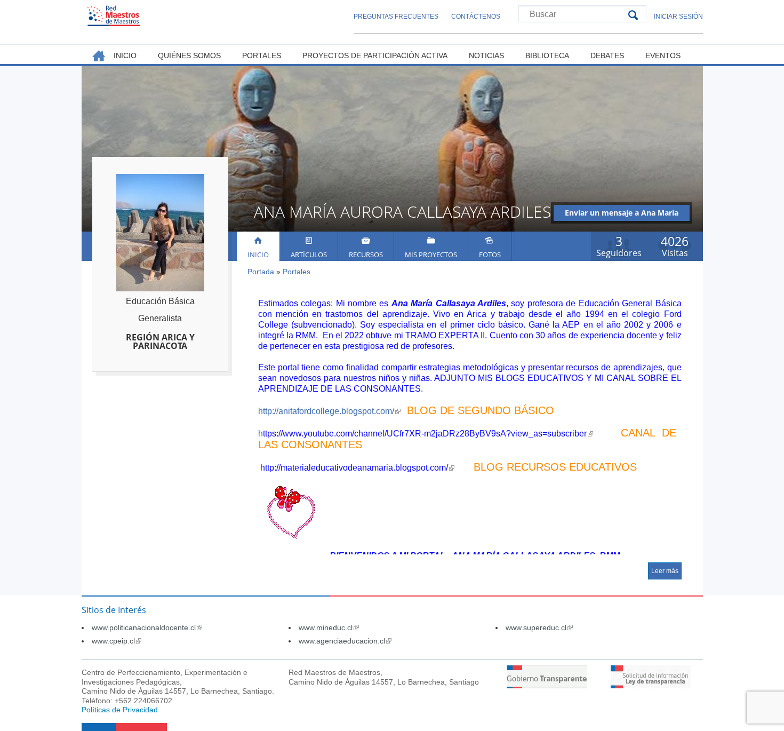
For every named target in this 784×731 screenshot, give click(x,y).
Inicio (258, 254)
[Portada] (113, 15)
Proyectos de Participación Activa (374, 55)
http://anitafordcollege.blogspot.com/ (329, 411)
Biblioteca (547, 55)
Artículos (309, 254)
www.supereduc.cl (539, 627)
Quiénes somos (189, 55)
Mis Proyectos (431, 254)
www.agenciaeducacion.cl (345, 641)
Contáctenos (475, 16)
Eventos (663, 55)
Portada (260, 271)
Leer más (664, 571)
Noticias (486, 55)
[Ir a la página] (547, 685)
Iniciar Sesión (678, 16)
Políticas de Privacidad (120, 709)
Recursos (366, 254)
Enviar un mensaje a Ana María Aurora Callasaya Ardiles (621, 214)
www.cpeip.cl (116, 641)
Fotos (490, 254)
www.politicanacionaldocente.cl (147, 627)
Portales (296, 271)
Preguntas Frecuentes (396, 16)
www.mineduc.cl (329, 627)
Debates (607, 55)
